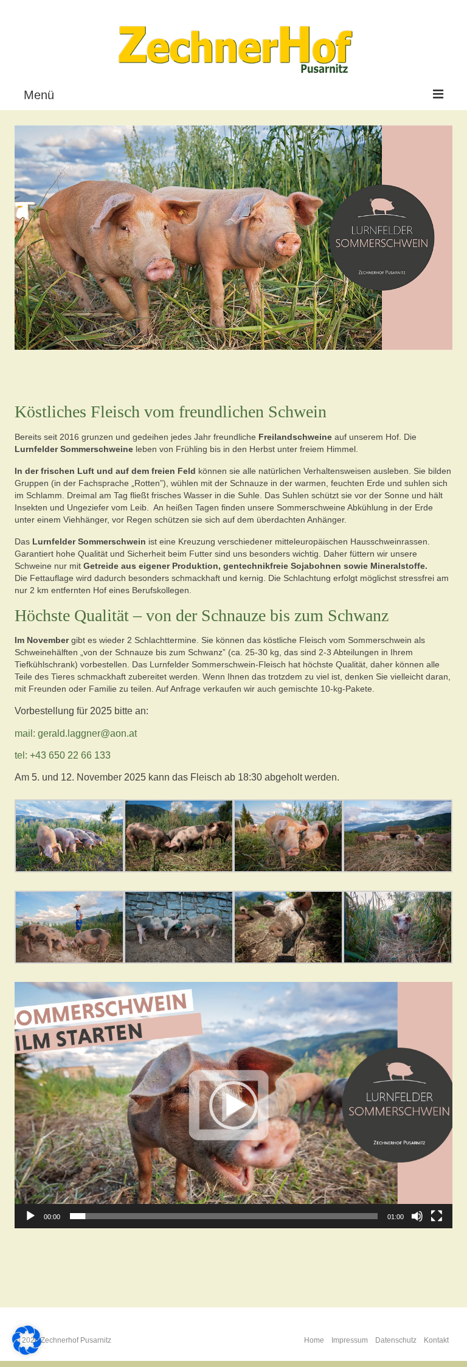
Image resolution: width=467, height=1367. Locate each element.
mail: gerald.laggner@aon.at (76, 733)
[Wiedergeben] (30, 1216)
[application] (233, 1105)
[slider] (224, 1216)
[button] (233, 1105)
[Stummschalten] (417, 1216)
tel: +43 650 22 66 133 (63, 755)
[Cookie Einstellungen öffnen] (26, 1352)
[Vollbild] (437, 1216)
